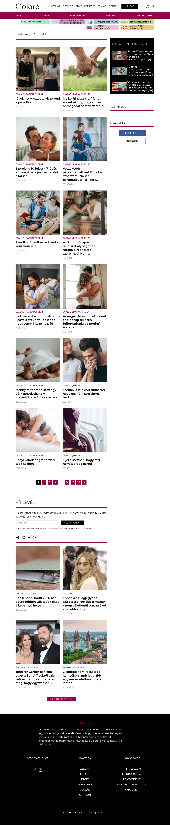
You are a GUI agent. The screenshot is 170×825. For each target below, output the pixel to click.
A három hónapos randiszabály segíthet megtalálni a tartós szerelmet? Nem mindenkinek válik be (79, 250)
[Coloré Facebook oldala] (142, 6)
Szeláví (55, 6)
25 (73, 482)
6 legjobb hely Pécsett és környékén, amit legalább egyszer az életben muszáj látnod (82, 677)
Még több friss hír (61, 699)
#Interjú (19, 15)
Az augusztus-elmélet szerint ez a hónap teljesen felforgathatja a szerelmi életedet (84, 321)
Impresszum (132, 768)
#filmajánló (111, 15)
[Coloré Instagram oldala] (147, 6)
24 (67, 482)
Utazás (79, 667)
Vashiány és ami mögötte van (137, 27)
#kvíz (46, 15)
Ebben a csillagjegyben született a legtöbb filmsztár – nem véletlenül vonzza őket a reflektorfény (84, 603)
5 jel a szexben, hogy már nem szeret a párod (81, 462)
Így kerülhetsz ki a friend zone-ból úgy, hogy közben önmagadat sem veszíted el (83, 102)
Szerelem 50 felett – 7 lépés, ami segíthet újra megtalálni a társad (37, 172)
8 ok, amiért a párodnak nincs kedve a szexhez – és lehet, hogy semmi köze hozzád (38, 319)
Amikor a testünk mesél (102, 27)
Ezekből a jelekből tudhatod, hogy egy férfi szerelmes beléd (84, 393)
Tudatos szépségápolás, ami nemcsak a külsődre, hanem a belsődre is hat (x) (139, 72)
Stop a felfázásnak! (137, 22)
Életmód (67, 6)
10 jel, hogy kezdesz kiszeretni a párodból (38, 100)
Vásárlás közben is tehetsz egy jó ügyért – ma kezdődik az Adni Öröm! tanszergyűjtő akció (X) (140, 88)
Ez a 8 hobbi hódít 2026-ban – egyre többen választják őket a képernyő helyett (37, 601)
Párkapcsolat (34, 94)
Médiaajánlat (132, 773)
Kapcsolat (132, 789)
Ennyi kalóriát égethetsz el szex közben (35, 462)
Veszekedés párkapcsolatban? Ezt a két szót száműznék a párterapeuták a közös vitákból (83, 176)
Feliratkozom (72, 523)
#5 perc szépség (77, 15)
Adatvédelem (132, 779)
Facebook (132, 133)
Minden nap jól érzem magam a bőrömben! (68, 22)
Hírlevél (130, 6)
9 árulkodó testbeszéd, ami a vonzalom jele (37, 244)
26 (78, 482)
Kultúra (31, 594)
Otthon (113, 6)
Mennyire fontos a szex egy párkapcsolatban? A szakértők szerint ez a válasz (36, 393)
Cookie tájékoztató (132, 784)
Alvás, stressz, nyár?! (102, 22)
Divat (79, 6)
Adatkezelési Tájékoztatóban (54, 528)
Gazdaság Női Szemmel (33, 22)
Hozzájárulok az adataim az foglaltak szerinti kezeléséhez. (56, 528)
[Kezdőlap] (27, 6)
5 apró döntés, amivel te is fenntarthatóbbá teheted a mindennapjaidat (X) (140, 55)
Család (102, 6)
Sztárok (33, 667)
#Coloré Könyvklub (145, 15)
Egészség (89, 6)
